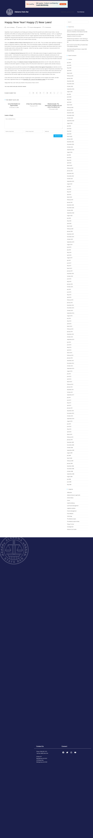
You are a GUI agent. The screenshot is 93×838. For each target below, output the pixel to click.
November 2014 (70, 307)
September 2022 (70, 149)
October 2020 (70, 210)
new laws (15, 86)
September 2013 (70, 339)
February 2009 (70, 460)
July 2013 (69, 342)
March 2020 (69, 226)
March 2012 (69, 381)
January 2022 (70, 170)
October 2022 (70, 147)
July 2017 (69, 260)
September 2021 (70, 181)
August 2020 (69, 215)
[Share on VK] (47, 93)
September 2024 (70, 89)
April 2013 (69, 350)
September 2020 (70, 213)
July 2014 (69, 318)
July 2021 (69, 186)
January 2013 (70, 358)
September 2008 (70, 474)
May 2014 (69, 321)
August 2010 (69, 421)
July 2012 (69, 373)
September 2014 (70, 313)
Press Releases (70, 513)
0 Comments (48, 27)
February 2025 (70, 75)
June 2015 (69, 292)
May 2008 (69, 484)
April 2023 (69, 133)
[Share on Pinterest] (36, 93)
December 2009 (70, 442)
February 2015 (70, 300)
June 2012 (69, 376)
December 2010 (70, 410)
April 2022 (69, 162)
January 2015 (70, 302)
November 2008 (70, 468)
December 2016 (70, 273)
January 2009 (70, 463)
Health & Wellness (71, 503)
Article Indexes (70, 497)
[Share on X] (29, 93)
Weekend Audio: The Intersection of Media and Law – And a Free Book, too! (53, 105)
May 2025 (69, 68)
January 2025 (70, 78)
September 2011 (70, 394)
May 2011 (69, 402)
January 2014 (70, 331)
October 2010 (70, 416)
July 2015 (69, 289)
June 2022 (69, 157)
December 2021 (70, 173)
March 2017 (69, 268)
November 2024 (70, 83)
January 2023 (70, 139)
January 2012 (70, 387)
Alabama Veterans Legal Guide (73, 495)
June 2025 (69, 65)
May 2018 (69, 252)
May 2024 (69, 99)
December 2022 (70, 141)
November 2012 (70, 363)
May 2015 (69, 294)
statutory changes (22, 86)
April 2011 (69, 405)
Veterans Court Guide (71, 529)
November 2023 (70, 115)
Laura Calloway (11, 27)
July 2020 (69, 218)
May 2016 (69, 281)
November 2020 (70, 207)
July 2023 (69, 126)
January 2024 (70, 110)
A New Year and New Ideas (33, 104)
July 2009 (69, 455)
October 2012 (70, 365)
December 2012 (70, 360)
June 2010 (69, 426)
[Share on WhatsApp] (61, 93)
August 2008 (69, 476)
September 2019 (70, 242)
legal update (10, 86)
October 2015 (70, 286)
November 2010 (70, 413)
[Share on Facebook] (33, 93)
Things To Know (70, 524)
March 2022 (69, 165)
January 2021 (70, 202)
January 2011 (70, 408)
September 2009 (70, 450)
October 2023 (70, 118)
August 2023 (69, 123)
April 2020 (69, 223)
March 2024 (69, 104)
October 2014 (70, 310)
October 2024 (70, 86)
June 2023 (69, 128)
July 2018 (69, 249)
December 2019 (70, 234)
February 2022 (70, 168)
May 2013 (69, 347)
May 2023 (69, 131)
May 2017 (69, 265)
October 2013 (70, 336)
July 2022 (69, 155)
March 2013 (69, 352)
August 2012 (69, 371)
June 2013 (69, 344)
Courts (68, 500)
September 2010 (70, 418)
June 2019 (69, 247)
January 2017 (70, 271)
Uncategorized (70, 526)
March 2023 (69, 136)
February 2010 (70, 437)
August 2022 (69, 152)
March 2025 (69, 73)
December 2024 (70, 81)
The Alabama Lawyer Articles (73, 521)
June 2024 (69, 97)
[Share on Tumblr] (54, 93)
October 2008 (70, 471)
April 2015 (69, 297)
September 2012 (70, 368)
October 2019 (70, 239)
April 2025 (69, 70)
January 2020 (70, 231)
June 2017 (69, 263)
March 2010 (69, 434)
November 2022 (70, 144)
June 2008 (69, 481)
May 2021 (69, 191)
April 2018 (69, 255)
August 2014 (69, 315)
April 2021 (69, 194)
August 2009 (69, 452)
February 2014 (70, 329)
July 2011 (69, 397)
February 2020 (70, 228)
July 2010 (69, 424)
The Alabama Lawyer (71, 518)
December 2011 (70, 389)
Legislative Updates (71, 508)
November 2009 (70, 445)
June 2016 (69, 278)
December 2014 (70, 305)
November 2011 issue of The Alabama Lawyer (34, 79)
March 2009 (69, 458)
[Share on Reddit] (50, 93)
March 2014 (69, 326)
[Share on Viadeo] (57, 93)
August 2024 (69, 91)
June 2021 (69, 189)
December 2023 (70, 112)
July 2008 (69, 479)
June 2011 (69, 400)
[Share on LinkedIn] (40, 93)
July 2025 (69, 62)
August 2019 (69, 244)
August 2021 (69, 184)
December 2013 (70, 334)
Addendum (69, 492)
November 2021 (70, 176)
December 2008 (70, 466)
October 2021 (70, 178)
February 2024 (70, 107)
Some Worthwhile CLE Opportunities (14, 104)
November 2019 (70, 236)
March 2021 (69, 197)
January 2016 (70, 284)
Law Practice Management (72, 505)
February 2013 (70, 355)
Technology (69, 516)
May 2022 (69, 160)
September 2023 (70, 120)
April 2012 (69, 379)
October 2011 (70, 392)
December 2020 (70, 205)
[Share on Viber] (43, 93)
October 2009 (70, 447)
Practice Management (35, 27)
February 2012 (70, 384)
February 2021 (70, 199)
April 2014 (69, 323)
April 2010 (69, 431)
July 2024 (69, 94)
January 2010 (70, 439)
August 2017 (69, 257)
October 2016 (70, 276)
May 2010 (69, 429)
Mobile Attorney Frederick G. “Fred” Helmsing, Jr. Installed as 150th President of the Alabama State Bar (77, 40)
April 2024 (69, 102)
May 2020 (69, 220)
